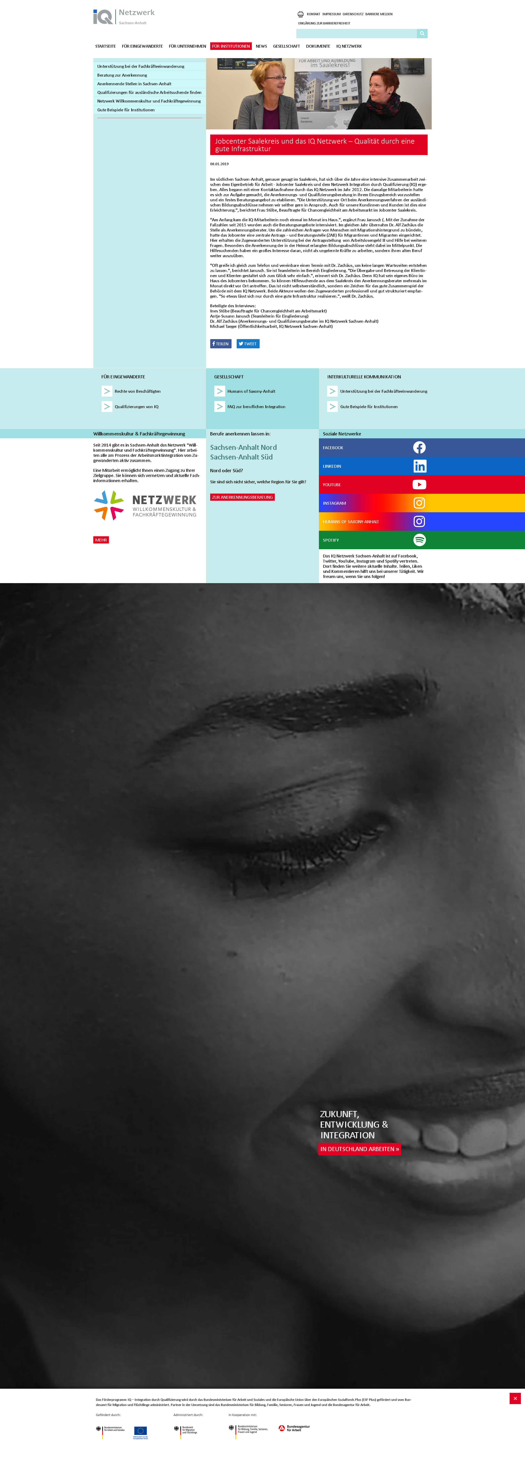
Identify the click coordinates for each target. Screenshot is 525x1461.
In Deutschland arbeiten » (359, 1149)
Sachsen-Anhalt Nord (243, 447)
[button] (221, 343)
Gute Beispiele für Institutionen (126, 109)
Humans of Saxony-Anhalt (351, 521)
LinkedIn (332, 466)
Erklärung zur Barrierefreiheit (324, 23)
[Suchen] (422, 33)
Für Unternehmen (187, 46)
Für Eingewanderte (142, 46)
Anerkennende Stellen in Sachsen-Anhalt (134, 83)
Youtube (332, 484)
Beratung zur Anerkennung (122, 75)
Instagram (334, 503)
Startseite (105, 46)
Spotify (331, 540)
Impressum (331, 14)
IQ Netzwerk (349, 46)
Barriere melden (379, 14)
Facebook (333, 447)
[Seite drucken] (300, 14)
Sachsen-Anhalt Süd (241, 457)
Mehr (101, 539)
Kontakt (313, 14)
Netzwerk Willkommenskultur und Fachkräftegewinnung (149, 101)
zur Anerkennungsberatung (242, 497)
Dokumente (318, 46)
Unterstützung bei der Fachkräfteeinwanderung (140, 66)
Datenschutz (353, 14)
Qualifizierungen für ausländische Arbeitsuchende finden (149, 92)
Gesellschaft (286, 46)
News (261, 46)
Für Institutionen (231, 46)
